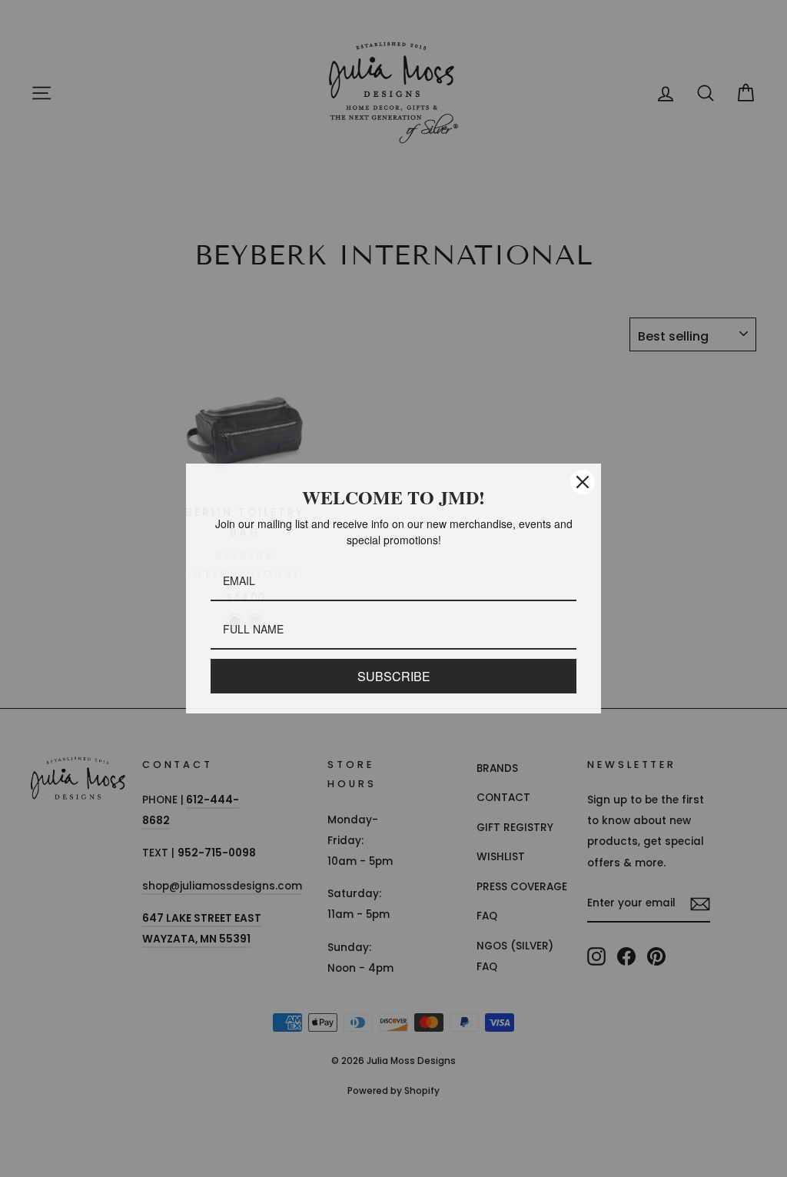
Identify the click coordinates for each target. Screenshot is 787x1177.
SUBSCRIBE (393, 676)
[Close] (582, 482)
